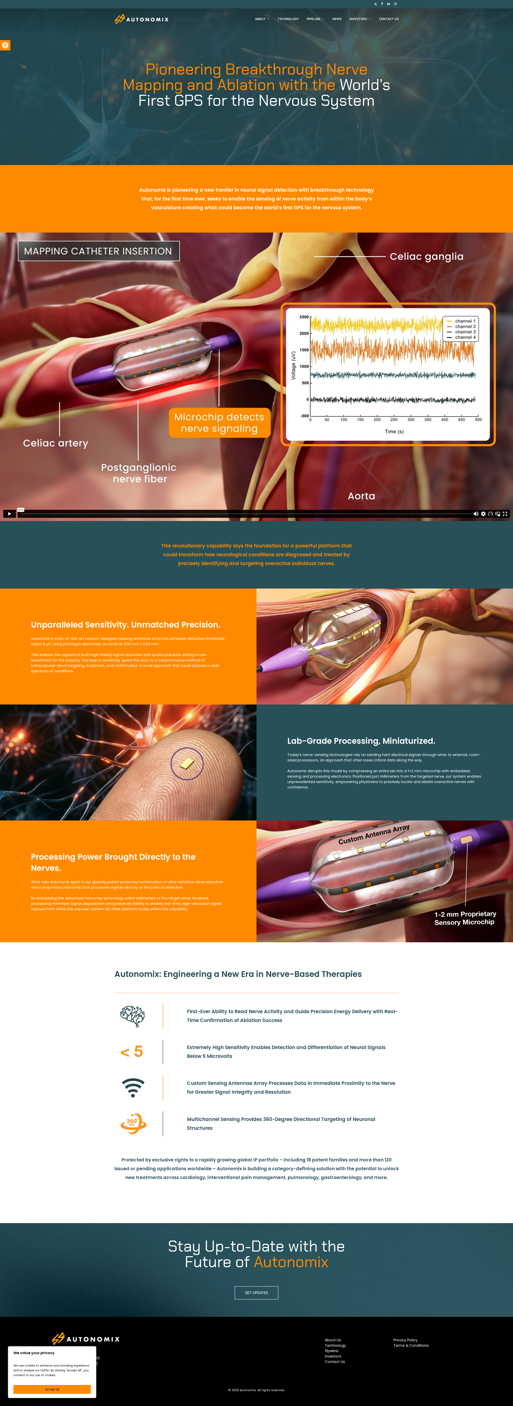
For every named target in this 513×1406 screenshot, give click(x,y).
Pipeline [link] (331, 1350)
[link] (5, 45)
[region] (52, 1372)
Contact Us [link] (335, 1361)
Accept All (52, 1389)
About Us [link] (333, 1340)
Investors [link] (333, 1356)
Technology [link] (335, 1345)
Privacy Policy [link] (405, 1340)
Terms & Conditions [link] (411, 1345)
